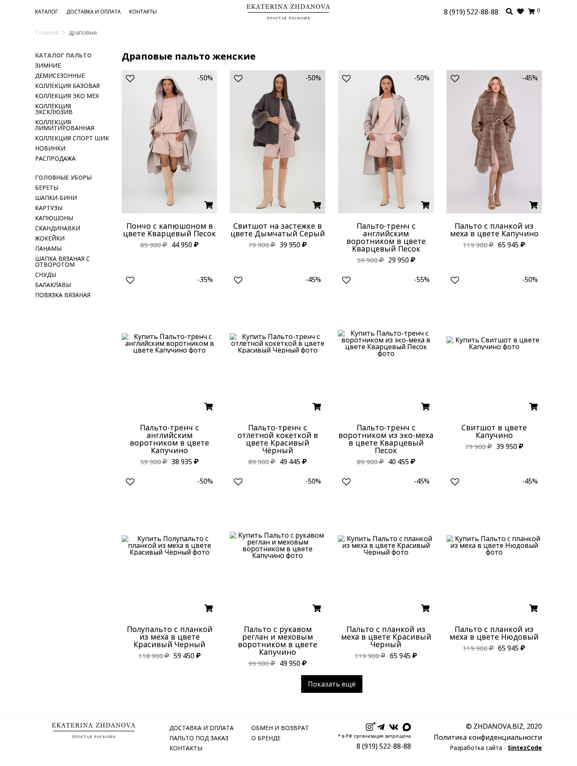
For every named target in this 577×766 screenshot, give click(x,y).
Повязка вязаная (62, 295)
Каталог (46, 11)
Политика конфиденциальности (488, 737)
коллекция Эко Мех (67, 96)
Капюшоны (54, 218)
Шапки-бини (56, 198)
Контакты (143, 11)
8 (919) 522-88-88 (471, 11)
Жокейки (50, 238)
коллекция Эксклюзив (54, 109)
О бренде (265, 738)
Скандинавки (57, 228)
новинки (50, 148)
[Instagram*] (369, 727)
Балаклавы (53, 285)
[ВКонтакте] (394, 727)
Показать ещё (332, 684)
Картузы (49, 208)
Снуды (45, 275)
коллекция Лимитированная (64, 125)
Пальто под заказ (199, 738)
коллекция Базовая (67, 86)
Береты (46, 187)
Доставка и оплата (93, 11)
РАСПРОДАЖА (55, 158)
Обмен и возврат (280, 728)
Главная (47, 32)
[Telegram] (381, 727)
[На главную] (288, 8)
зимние (48, 65)
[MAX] (407, 727)
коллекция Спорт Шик (72, 138)
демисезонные (60, 75)
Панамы (48, 248)
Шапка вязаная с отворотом (62, 261)
